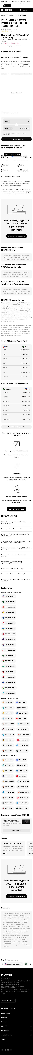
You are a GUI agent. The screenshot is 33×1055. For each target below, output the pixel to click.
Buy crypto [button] (5, 1030)
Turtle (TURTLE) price (14, 176)
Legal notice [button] (5, 1013)
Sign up (25, 10)
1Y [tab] (24, 74)
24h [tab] (9, 74)
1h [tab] (4, 74)
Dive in (5, 853)
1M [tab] (19, 74)
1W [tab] (14, 74)
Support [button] (4, 1026)
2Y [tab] (29, 74)
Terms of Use (24, 941)
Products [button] (4, 1017)
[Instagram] (8, 1050)
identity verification (16, 477)
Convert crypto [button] (6, 1035)
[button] (20, 10)
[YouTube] (11, 1050)
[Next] (31, 964)
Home (3, 15)
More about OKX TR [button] (8, 1009)
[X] (2, 1050)
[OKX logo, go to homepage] (6, 10)
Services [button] (4, 1022)
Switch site (7, 5)
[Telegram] (5, 1050)
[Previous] (2, 964)
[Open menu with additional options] (31, 10)
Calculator (11, 15)
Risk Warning (8, 943)
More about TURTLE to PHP (16, 427)
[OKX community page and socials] (14, 1050)
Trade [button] (3, 1039)
